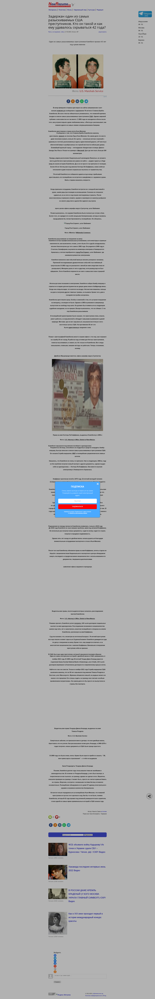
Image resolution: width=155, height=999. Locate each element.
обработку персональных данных (78, 513)
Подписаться (77, 506)
